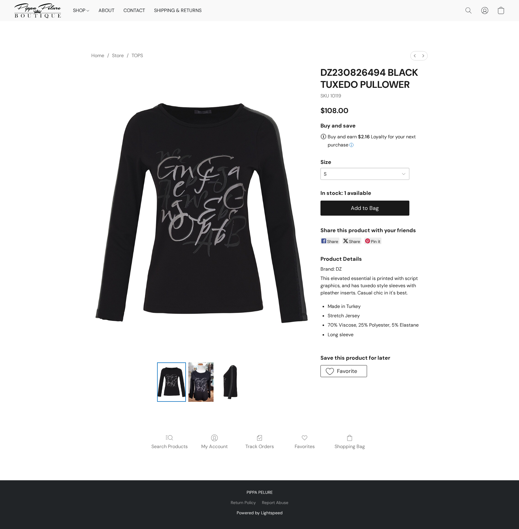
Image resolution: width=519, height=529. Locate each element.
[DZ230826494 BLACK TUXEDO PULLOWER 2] (230, 381)
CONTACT (134, 10)
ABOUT (106, 10)
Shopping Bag (350, 446)
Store (118, 55)
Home (97, 55)
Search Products (169, 446)
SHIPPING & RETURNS (178, 10)
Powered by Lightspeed (260, 512)
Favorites (305, 446)
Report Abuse (275, 502)
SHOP (79, 10)
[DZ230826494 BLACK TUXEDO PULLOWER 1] (201, 381)
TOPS (137, 55)
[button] (37, 10)
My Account (214, 446)
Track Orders (259, 446)
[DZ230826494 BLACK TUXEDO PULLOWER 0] (171, 381)
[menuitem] (415, 55)
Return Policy (243, 502)
